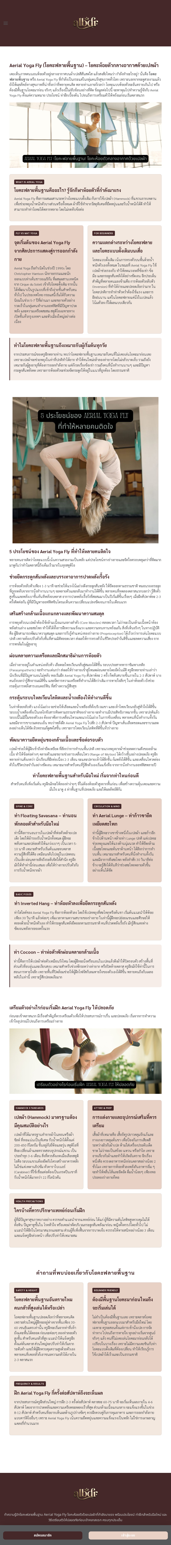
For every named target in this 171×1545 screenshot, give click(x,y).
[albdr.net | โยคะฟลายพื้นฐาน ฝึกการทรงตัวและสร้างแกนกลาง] (85, 23)
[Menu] (5, 23)
